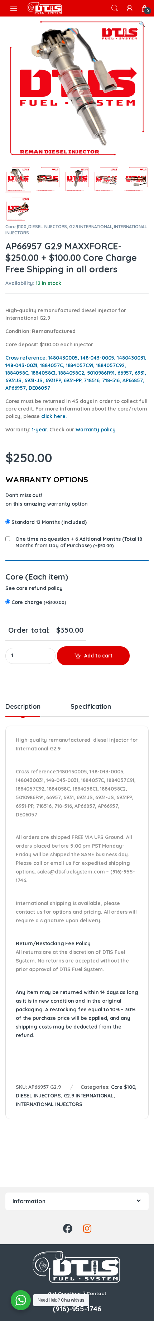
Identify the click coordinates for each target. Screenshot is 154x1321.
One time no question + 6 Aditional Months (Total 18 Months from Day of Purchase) (78, 542)
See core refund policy (34, 588)
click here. (54, 416)
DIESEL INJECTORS (47, 226)
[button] (142, 24)
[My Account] (130, 8)
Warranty (96, 429)
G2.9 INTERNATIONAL (90, 226)
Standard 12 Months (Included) (49, 522)
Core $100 (16, 226)
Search (115, 8)
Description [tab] (22, 707)
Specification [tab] (91, 707)
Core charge (38, 602)
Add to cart (98, 655)
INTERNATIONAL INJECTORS (49, 1104)
